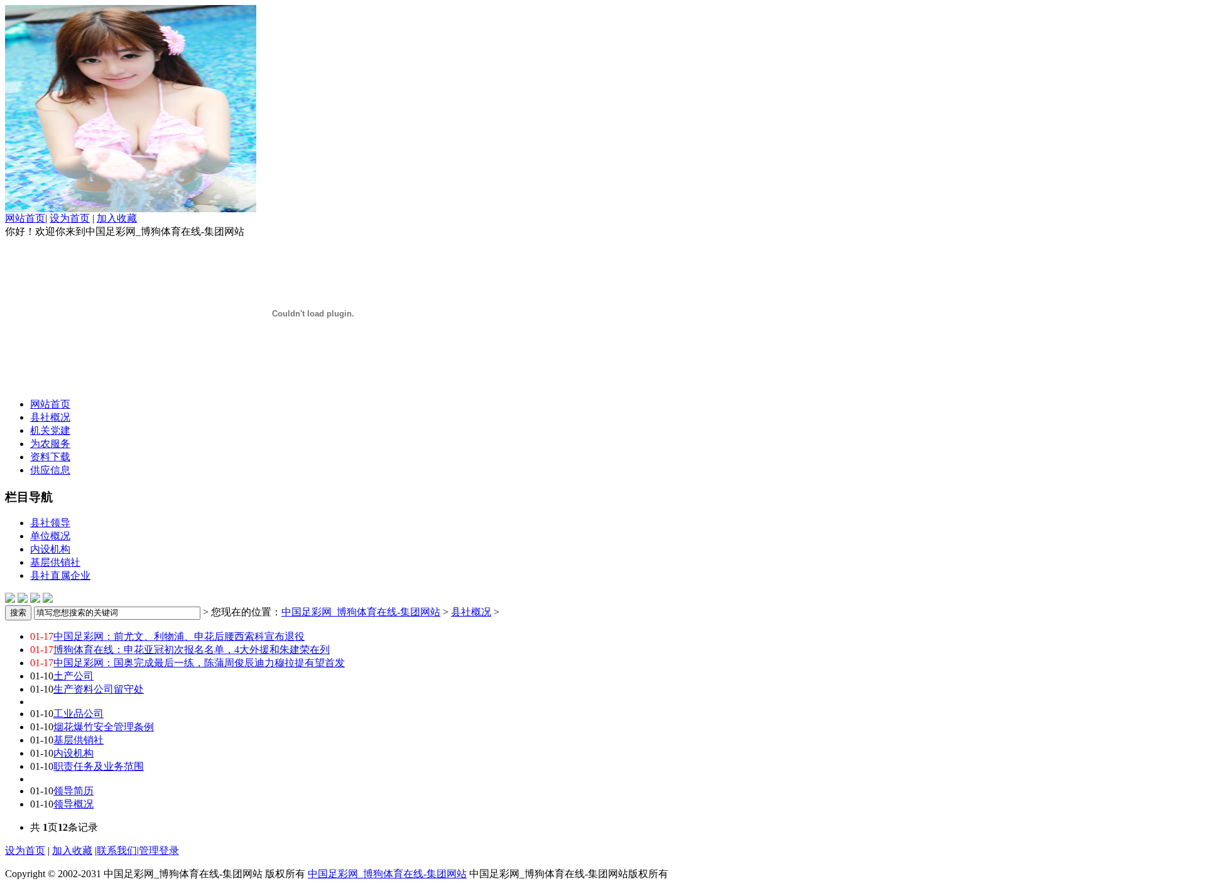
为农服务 (50, 443)
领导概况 (73, 804)
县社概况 (50, 417)
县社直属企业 (60, 575)
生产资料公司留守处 (98, 689)
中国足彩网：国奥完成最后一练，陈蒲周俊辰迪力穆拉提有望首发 (199, 662)
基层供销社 (55, 562)
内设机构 (50, 549)
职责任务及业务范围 (98, 766)
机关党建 (50, 430)
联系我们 (117, 850)
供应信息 (50, 470)
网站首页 (25, 218)
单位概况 (50, 536)
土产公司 (73, 676)
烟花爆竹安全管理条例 (103, 726)
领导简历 (73, 791)
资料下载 (50, 456)
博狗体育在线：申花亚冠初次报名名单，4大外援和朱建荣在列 (191, 649)
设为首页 (70, 218)
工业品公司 (78, 713)
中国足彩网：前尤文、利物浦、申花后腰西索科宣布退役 (179, 636)
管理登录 (159, 850)
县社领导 (50, 522)
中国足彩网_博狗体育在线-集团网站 (360, 612)
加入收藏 (117, 218)
